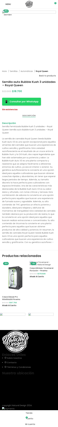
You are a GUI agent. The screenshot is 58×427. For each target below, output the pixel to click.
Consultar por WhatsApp (21, 102)
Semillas (14, 71)
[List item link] (29, 362)
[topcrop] (41, 320)
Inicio (4, 71)
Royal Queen (42, 71)
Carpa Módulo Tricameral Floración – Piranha (41, 269)
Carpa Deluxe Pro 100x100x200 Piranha (11, 298)
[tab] (29, 115)
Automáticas (27, 71)
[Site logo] (29, 4)
